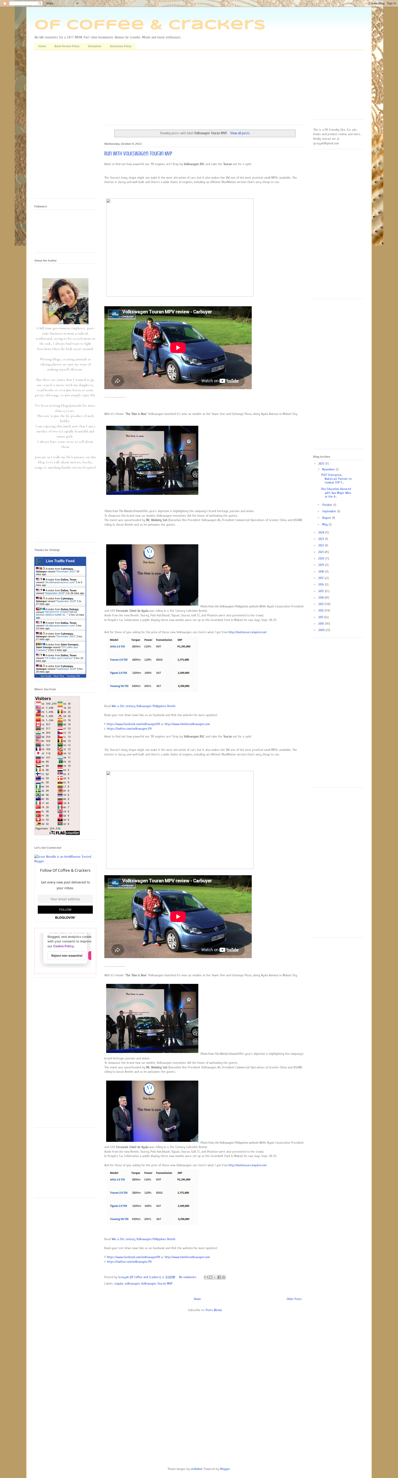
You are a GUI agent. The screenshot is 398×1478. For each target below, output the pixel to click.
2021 (321, 552)
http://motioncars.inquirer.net (247, 632)
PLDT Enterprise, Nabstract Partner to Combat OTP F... (336, 479)
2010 (321, 624)
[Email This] (206, 1277)
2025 (321, 464)
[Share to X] (215, 1277)
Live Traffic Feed (60, 561)
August (327, 518)
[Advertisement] (204, 89)
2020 (321, 558)
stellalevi (196, 1469)
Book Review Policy (67, 46)
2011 (321, 617)
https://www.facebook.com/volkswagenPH (133, 724)
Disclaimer (94, 46)
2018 (321, 572)
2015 (321, 591)
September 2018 (54, 593)
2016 (321, 584)
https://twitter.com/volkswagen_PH (129, 729)
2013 (321, 604)
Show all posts (239, 133)
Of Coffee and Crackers (58, 658)
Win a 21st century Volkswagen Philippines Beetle (144, 706)
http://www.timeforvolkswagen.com (187, 724)
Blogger (225, 1469)
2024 (321, 532)
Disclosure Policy (121, 46)
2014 (321, 598)
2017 (321, 578)
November (329, 469)
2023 (321, 539)
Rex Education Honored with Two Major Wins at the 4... (336, 493)
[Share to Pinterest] (223, 1277)
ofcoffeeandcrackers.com (59, 582)
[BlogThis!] (210, 1277)
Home (42, 46)
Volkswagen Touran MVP (157, 1284)
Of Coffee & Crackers (150, 25)
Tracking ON (73, 676)
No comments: (188, 1277)
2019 (321, 565)
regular (118, 1284)
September (329, 511)
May (325, 524)
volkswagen (132, 1284)
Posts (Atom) (214, 1310)
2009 (321, 630)
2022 (321, 545)
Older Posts (294, 1299)
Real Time (59, 676)
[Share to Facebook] (219, 1277)
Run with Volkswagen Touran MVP (138, 154)
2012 (321, 610)
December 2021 (66, 571)
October (327, 505)
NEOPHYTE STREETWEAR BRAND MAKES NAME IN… (56, 613)
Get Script (46, 676)
